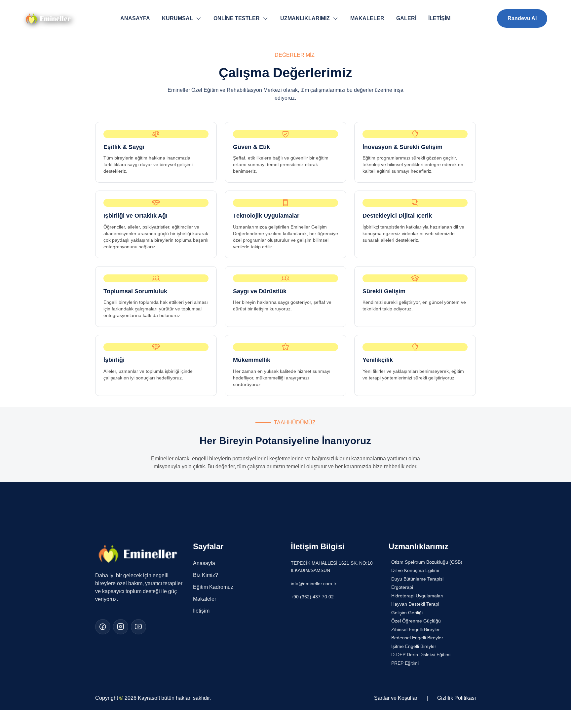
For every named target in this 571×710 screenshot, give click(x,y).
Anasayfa (135, 18)
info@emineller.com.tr (313, 583)
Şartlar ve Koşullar (395, 698)
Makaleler (367, 18)
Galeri (406, 18)
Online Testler (236, 18)
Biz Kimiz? (205, 575)
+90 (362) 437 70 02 (312, 596)
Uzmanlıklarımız (305, 18)
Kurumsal (177, 18)
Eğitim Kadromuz (213, 587)
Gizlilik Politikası (456, 698)
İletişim (439, 18)
